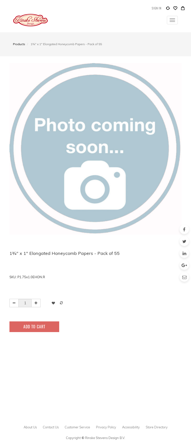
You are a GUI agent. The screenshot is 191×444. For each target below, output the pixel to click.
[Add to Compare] (168, 9)
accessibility (131, 427)
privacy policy (106, 427)
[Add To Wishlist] (53, 303)
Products (19, 44)
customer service (77, 427)
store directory (157, 427)
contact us (51, 427)
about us (30, 427)
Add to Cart (34, 327)
